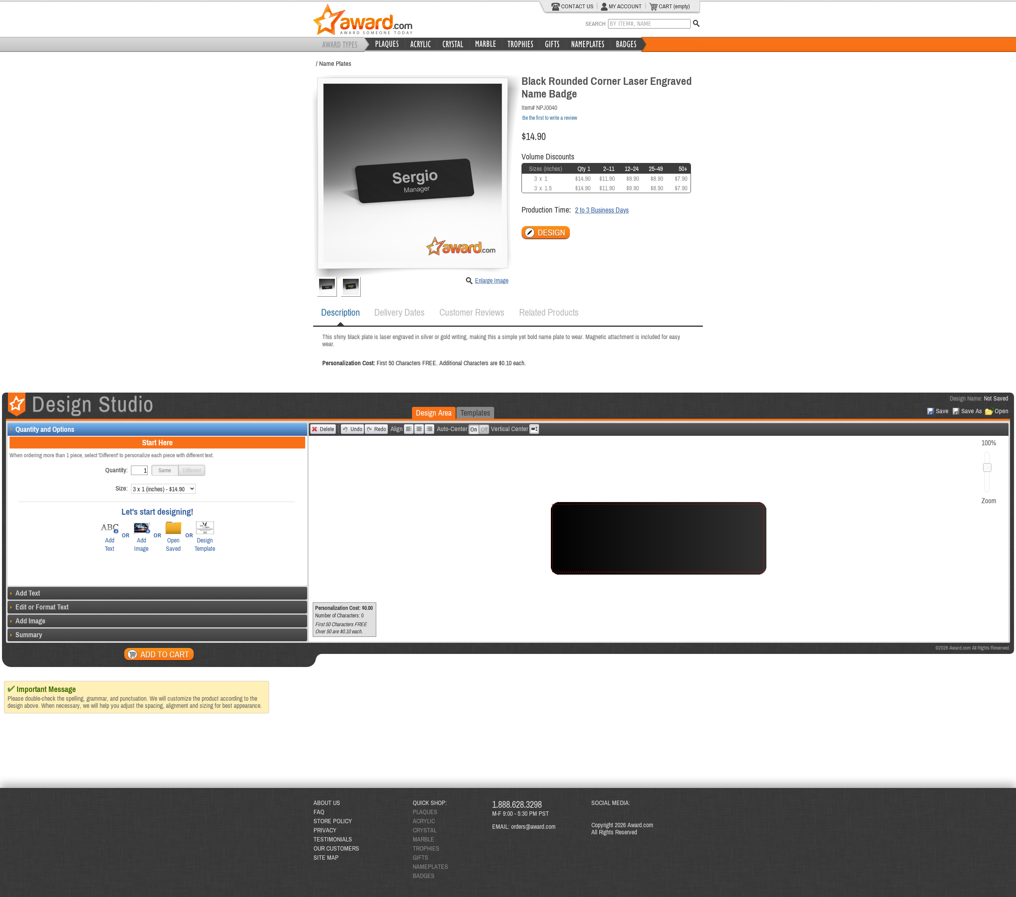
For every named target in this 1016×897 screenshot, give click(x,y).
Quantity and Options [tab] (44, 429)
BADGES (424, 875)
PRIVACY (325, 830)
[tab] (340, 312)
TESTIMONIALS (333, 839)
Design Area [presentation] (434, 412)
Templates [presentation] (475, 412)
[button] (164, 470)
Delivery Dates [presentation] (399, 312)
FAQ (319, 811)
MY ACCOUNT (625, 6)
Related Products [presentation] (549, 312)
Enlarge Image (491, 280)
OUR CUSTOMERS (336, 848)
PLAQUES (425, 811)
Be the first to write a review (549, 118)
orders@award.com (533, 826)
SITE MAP (326, 857)
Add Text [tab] (27, 593)
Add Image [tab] (30, 621)
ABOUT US (327, 802)
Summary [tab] (28, 635)
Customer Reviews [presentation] (471, 312)
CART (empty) (674, 6)
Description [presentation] (340, 312)
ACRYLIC (424, 820)
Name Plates (335, 63)
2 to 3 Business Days (602, 210)
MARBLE (423, 839)
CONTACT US (576, 6)
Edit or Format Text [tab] (42, 607)
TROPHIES (426, 848)
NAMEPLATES (430, 866)
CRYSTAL (425, 830)
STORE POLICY (333, 820)
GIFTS (420, 857)
